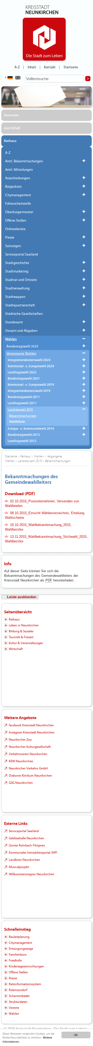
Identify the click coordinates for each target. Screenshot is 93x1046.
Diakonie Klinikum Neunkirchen (30, 775)
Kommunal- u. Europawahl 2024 (31, 366)
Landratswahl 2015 (20, 409)
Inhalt (32, 67)
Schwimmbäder (19, 996)
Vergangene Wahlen (21, 354)
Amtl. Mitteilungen (19, 170)
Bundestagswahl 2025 (22, 346)
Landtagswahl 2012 (22, 441)
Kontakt (50, 67)
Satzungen (13, 246)
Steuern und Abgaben (21, 331)
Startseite (71, 67)
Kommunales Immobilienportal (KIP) (33, 852)
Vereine (14, 1008)
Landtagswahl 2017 (22, 403)
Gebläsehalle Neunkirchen (26, 838)
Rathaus (10, 141)
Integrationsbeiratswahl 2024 (29, 360)
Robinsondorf (18, 990)
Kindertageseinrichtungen (26, 966)
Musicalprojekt (19, 867)
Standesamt (14, 322)
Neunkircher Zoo (20, 739)
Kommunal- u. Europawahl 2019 (31, 385)
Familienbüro (18, 954)
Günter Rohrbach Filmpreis (27, 845)
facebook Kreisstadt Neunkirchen (31, 725)
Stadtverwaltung (17, 288)
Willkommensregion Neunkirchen (31, 874)
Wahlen (11, 339)
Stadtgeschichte (17, 263)
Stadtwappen (15, 297)
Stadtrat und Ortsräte (21, 280)
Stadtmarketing (16, 271)
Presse (9, 237)
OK (76, 1035)
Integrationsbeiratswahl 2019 (29, 391)
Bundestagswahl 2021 (24, 379)
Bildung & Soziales (21, 631)
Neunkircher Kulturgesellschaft (30, 747)
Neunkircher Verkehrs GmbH (28, 768)
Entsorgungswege (21, 948)
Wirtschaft (16, 649)
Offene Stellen (15, 221)
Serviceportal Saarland (21, 254)
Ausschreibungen (17, 178)
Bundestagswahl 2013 (24, 435)
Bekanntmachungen (22, 416)
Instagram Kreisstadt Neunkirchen (32, 732)
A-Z (17, 67)
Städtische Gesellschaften (24, 314)
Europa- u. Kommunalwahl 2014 (31, 429)
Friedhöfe (15, 960)
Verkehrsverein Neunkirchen (28, 754)
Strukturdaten (18, 1002)
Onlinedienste (15, 229)
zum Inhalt (12, 128)
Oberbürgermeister (19, 212)
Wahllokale (17, 422)
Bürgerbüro (13, 187)
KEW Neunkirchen (21, 761)
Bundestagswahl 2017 (24, 397)
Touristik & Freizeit (21, 637)
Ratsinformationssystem (25, 984)
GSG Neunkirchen (21, 783)
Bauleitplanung (19, 937)
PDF (48, 580)
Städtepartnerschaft (20, 305)
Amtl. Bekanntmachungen (24, 161)
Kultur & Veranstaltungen (26, 643)
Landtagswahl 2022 (22, 372)
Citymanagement (18, 195)
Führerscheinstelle (18, 204)
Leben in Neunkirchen (24, 625)
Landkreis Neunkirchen (24, 860)
